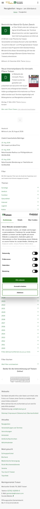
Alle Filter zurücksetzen (9, 364)
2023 (3, 301)
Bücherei (4, 457)
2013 (3, 337)
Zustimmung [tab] (7, 220)
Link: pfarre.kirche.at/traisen (26, 109)
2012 (3, 341)
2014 (3, 334)
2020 (3, 312)
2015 (3, 330)
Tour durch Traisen (8, 472)
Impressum (12, 413)
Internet (4, 202)
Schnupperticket (7, 453)
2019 (3, 316)
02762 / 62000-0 (13, 491)
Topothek (4, 476)
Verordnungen (6, 431)
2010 (3, 348)
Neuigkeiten (5, 424)
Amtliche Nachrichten (9, 439)
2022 (3, 305)
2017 (3, 323)
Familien (4, 195)
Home (15, 12)
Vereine (4, 468)
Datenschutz (22, 413)
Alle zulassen (20, 280)
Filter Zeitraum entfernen (15, 352)
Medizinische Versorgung (10, 461)
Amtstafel (5, 435)
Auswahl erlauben (20, 286)
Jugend (4, 206)
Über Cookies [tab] (32, 220)
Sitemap (4, 413)
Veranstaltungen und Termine (11, 428)
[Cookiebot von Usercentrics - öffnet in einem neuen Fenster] (29, 214)
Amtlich (4, 191)
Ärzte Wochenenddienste (10, 464)
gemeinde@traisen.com (15, 493)
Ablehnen (20, 292)
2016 (3, 326)
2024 (3, 298)
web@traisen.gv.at (19, 409)
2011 (3, 345)
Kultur (3, 209)
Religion (28, 61)
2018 (3, 319)
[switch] (35, 259)
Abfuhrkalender (7, 442)
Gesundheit (5, 199)
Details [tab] (20, 220)
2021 (3, 308)
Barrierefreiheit (32, 413)
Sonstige (4, 188)
